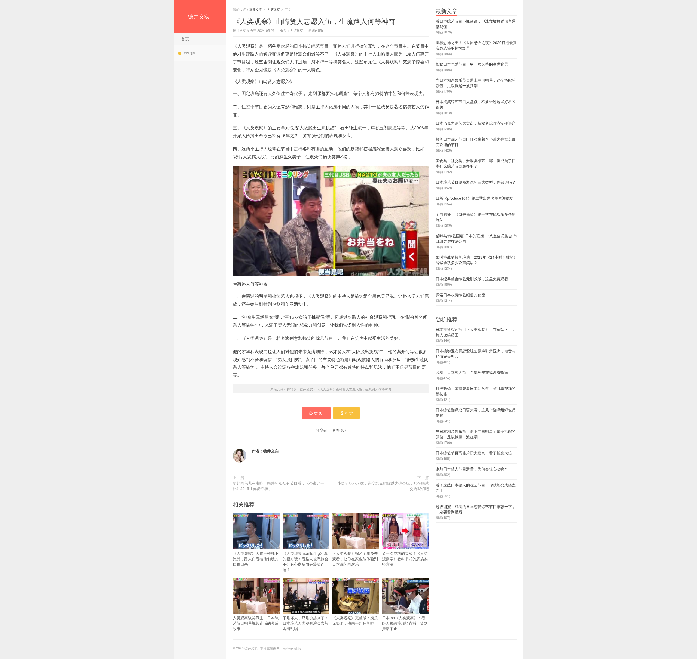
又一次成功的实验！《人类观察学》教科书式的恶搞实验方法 (405, 558)
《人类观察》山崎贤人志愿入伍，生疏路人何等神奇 (314, 21)
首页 (185, 38)
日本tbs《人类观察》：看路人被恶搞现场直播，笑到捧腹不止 (405, 623)
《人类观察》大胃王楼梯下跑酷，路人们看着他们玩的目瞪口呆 (256, 558)
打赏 (349, 413)
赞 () (319, 413)
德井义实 (199, 16)
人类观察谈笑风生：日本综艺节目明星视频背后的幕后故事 (256, 623)
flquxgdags (285, 648)
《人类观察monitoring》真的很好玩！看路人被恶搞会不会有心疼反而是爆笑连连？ (305, 561)
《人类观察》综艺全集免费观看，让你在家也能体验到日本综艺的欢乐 (355, 558)
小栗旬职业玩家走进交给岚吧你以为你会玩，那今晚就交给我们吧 (383, 485)
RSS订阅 (189, 53)
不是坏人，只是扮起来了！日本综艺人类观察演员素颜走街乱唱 (305, 623)
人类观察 (273, 9)
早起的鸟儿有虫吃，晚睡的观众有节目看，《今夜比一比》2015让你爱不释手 (278, 485)
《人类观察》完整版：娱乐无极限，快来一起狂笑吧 (355, 620)
